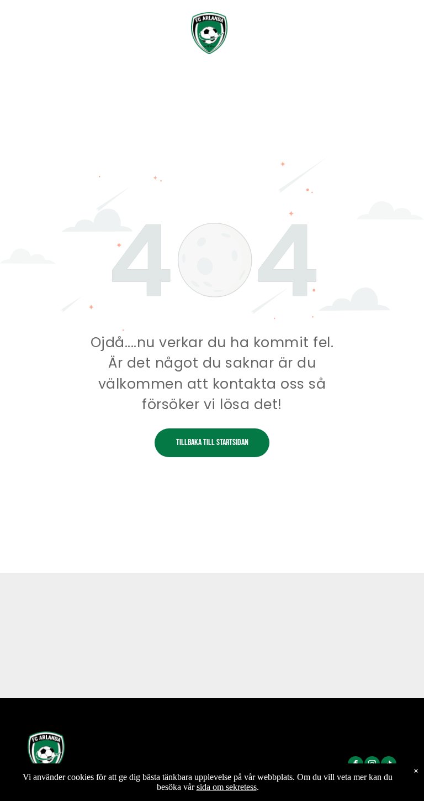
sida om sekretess (227, 787)
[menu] (399, 24)
